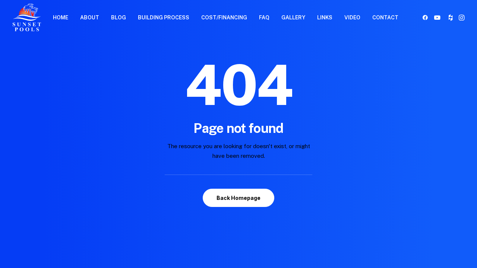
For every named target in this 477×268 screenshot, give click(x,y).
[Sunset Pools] (27, 17)
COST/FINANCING (224, 17)
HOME (60, 17)
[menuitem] (60, 17)
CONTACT (385, 17)
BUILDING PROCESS (163, 17)
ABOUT (89, 17)
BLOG (118, 17)
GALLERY (293, 17)
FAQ (264, 17)
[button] (426, 17)
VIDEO (352, 17)
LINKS (324, 17)
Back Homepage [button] (238, 198)
